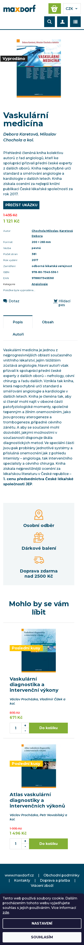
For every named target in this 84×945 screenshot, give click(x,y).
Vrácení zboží (42, 886)
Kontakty (22, 880)
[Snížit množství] (25, 730)
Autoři (18, 334)
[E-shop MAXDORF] (19, 8)
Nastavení (42, 923)
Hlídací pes (64, 303)
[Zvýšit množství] (25, 725)
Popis (18, 322)
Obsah (48, 322)
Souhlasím (42, 937)
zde (6, 912)
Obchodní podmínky (61, 875)
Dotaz (14, 301)
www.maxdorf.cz (19, 875)
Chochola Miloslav (45, 230)
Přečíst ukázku (21, 205)
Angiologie (40, 284)
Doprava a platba (55, 880)
